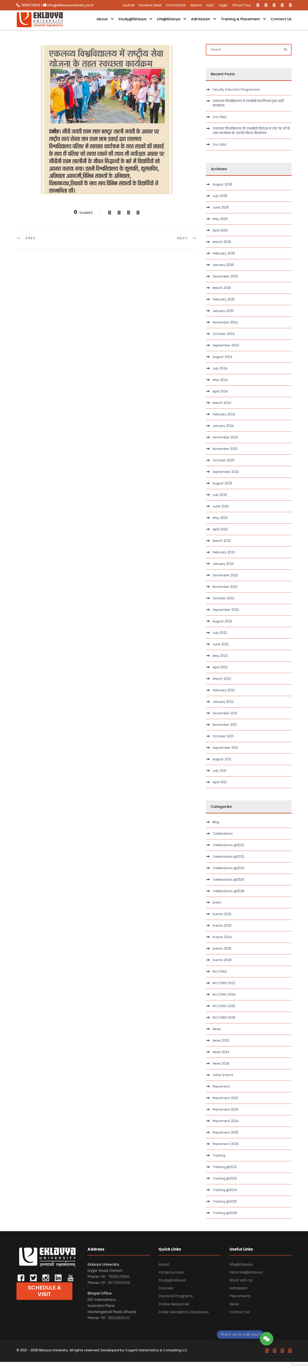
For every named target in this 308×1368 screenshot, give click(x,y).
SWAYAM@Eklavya (246, 1272)
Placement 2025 (225, 1132)
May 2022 (220, 655)
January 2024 (223, 426)
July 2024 (220, 368)
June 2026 (221, 207)
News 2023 (221, 1040)
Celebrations (223, 833)
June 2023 (221, 506)
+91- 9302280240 (115, 1317)
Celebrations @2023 (228, 856)
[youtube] (282, 5)
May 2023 (220, 518)
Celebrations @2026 (228, 891)
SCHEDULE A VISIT (44, 1291)
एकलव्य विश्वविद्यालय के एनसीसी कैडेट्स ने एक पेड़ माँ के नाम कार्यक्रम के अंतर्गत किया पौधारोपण (251, 130)
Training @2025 (225, 1201)
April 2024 (220, 391)
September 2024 (226, 345)
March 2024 (222, 403)
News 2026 (221, 1063)
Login (223, 5)
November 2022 (225, 586)
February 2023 (224, 552)
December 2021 (225, 713)
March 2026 (222, 242)
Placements (240, 1296)
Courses (166, 1288)
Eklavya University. (54, 1350)
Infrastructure (171, 1272)
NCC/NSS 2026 (224, 1017)
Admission (200, 19)
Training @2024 (225, 1190)
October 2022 (223, 598)
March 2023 (222, 540)
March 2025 (222, 288)
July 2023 (220, 495)
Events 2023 (222, 925)
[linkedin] (266, 5)
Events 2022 (222, 914)
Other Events (223, 1075)
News (217, 1029)
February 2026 (224, 253)
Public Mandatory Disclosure (184, 1312)
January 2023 (223, 563)
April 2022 (220, 667)
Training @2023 (225, 1178)
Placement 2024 (226, 1121)
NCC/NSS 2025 (224, 1006)
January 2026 (223, 265)
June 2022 (221, 644)
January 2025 (223, 311)
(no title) (220, 117)
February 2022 (224, 690)
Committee (176, 5)
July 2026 (220, 196)
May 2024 (220, 380)
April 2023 (220, 529)
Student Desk (150, 5)
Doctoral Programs (176, 1296)
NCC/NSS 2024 (224, 994)
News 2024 (221, 1052)
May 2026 (220, 219)
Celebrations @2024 (229, 868)
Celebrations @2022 (228, 845)
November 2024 (225, 322)
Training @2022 (225, 1167)
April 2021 (220, 782)
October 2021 (223, 736)
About (102, 19)
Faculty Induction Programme (236, 89)
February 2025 (224, 299)
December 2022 (225, 575)
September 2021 (225, 747)
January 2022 (223, 701)
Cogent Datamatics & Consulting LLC (156, 1350)
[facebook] (258, 5)
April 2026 (220, 230)
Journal (128, 5)
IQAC (210, 5)
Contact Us (281, 19)
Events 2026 (222, 960)
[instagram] (290, 5)
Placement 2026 (226, 1144)
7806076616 (30, 5)
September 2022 (226, 609)
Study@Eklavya (132, 19)
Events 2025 (222, 948)
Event (217, 902)
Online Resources (174, 1304)
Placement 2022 (225, 1098)
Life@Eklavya (168, 19)
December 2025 (225, 276)
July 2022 (220, 632)
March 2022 (222, 678)
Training (219, 1155)
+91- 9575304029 (115, 1282)
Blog (216, 822)
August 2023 (222, 483)
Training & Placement (240, 19)
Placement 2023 (225, 1109)
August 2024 (222, 357)
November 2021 (225, 724)
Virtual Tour (241, 5)
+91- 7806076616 (114, 1276)
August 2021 (222, 759)
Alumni (196, 5)
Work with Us (241, 1280)
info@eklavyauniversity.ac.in (70, 5)
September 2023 (226, 472)
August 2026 (222, 184)
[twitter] (274, 5)
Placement (221, 1086)
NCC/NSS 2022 (224, 983)
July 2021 (219, 770)
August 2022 (222, 621)
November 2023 (225, 449)
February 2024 (224, 414)
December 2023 (225, 437)
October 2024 (224, 334)
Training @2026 (225, 1213)
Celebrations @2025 (228, 879)
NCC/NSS (220, 971)
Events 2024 (222, 937)
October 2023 (223, 460)
